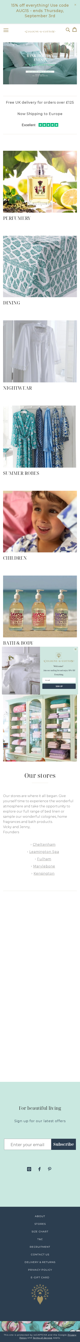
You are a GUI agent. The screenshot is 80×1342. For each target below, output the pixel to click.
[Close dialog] (75, 649)
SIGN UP (59, 686)
